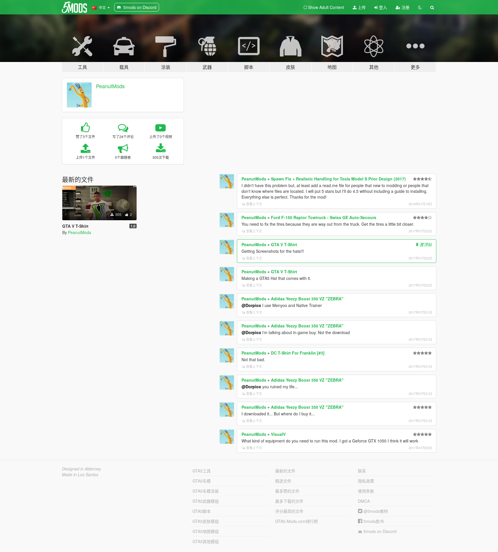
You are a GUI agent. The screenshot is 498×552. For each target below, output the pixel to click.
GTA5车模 (202, 481)
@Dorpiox (251, 305)
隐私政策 (366, 481)
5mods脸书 (373, 521)
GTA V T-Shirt (284, 244)
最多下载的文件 (289, 501)
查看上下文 (254, 203)
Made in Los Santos (80, 474)
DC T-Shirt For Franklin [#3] (298, 353)
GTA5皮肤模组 (206, 521)
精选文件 (283, 481)
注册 (405, 7)
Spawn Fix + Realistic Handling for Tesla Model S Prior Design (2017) (338, 179)
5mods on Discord (379, 531)
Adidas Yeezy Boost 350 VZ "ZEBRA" (307, 299)
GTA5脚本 (202, 511)
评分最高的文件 (289, 511)
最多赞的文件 (287, 491)
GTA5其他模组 (206, 541)
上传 (361, 7)
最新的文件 (285, 471)
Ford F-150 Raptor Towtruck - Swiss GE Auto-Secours (323, 217)
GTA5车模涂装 (206, 491)
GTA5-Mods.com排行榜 (296, 521)
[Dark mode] (420, 7)
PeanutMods (110, 86)
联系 (362, 471)
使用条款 (366, 491)
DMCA (364, 501)
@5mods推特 (375, 511)
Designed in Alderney (81, 469)
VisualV (278, 434)
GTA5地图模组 (206, 531)
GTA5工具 (202, 471)
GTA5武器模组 (206, 501)
